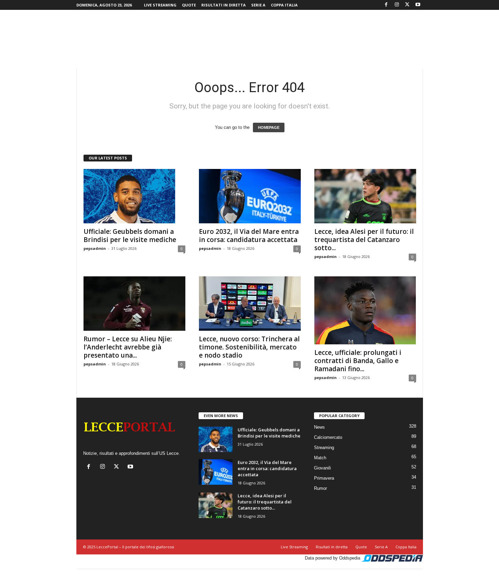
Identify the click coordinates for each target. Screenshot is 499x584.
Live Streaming (160, 4)
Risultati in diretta (223, 4)
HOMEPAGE (268, 127)
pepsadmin (95, 248)
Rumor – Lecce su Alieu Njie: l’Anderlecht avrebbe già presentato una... (128, 347)
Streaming (324, 447)
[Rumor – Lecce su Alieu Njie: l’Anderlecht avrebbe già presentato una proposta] (134, 303)
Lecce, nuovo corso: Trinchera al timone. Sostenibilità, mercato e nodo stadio (249, 347)
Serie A (258, 4)
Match (320, 457)
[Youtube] (418, 5)
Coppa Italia (284, 4)
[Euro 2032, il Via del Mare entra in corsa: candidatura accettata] (250, 196)
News (319, 427)
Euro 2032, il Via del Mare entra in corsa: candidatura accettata (249, 235)
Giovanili (322, 467)
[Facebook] (386, 5)
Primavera (324, 478)
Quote (189, 4)
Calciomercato (328, 437)
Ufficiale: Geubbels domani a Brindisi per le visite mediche (130, 235)
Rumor (320, 488)
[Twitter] (407, 5)
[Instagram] (397, 5)
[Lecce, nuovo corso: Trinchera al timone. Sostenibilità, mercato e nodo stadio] (250, 303)
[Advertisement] (249, 32)
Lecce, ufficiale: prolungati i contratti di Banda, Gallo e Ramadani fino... (357, 360)
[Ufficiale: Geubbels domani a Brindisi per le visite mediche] (134, 196)
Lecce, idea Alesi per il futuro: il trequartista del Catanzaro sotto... (364, 239)
